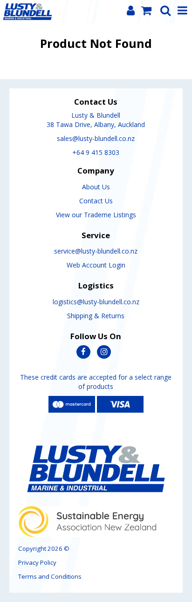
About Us (96, 186)
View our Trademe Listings (96, 214)
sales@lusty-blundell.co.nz (96, 138)
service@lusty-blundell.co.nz (95, 251)
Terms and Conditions (50, 576)
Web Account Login (96, 265)
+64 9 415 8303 (95, 152)
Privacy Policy (37, 562)
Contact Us (96, 200)
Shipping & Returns (95, 315)
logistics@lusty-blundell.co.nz (96, 301)
